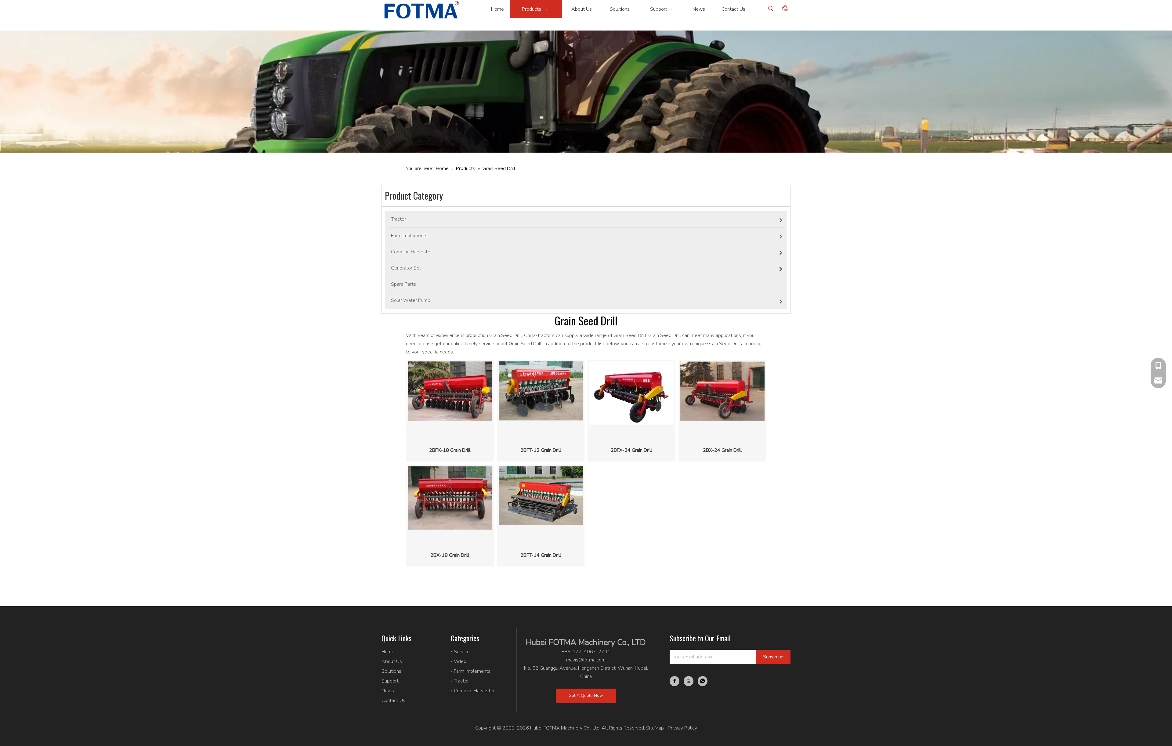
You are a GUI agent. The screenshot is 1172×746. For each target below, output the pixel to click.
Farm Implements (472, 671)
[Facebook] (674, 681)
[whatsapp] (702, 681)
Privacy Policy (682, 728)
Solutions (391, 671)
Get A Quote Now (586, 695)
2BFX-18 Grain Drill (449, 450)
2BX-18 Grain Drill (449, 555)
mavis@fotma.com (586, 660)
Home (388, 651)
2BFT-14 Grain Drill (540, 555)
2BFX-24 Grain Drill (631, 450)
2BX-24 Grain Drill (722, 450)
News (388, 690)
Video (460, 661)
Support (390, 681)
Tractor (461, 681)
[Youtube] (688, 681)
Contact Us (393, 700)
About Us (392, 661)
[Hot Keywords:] (770, 8)
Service (462, 651)
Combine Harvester (474, 690)
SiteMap (655, 728)
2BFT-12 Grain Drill (540, 450)
